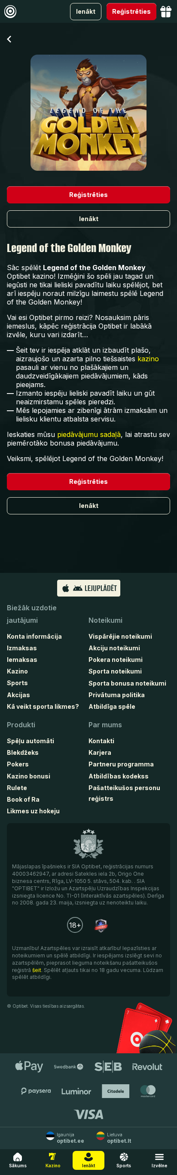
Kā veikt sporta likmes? (43, 706)
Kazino (17, 671)
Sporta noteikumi (115, 671)
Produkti (21, 724)
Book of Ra (23, 799)
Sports (17, 682)
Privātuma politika (116, 694)
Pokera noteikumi (115, 659)
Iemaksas (22, 659)
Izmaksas (22, 648)
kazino (148, 358)
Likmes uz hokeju (33, 811)
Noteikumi (105, 620)
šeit (36, 970)
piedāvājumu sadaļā (89, 434)
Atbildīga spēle (111, 706)
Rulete (17, 787)
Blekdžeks (23, 752)
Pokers (18, 764)
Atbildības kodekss (118, 776)
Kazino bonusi (28, 776)
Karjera (99, 752)
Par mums (105, 724)
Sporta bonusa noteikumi (127, 683)
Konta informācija (34, 636)
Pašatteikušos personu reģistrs (124, 793)
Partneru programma (121, 764)
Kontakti (101, 740)
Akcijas (18, 694)
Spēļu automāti (30, 740)
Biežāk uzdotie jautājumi (32, 613)
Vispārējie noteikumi (120, 636)
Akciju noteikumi (114, 648)
